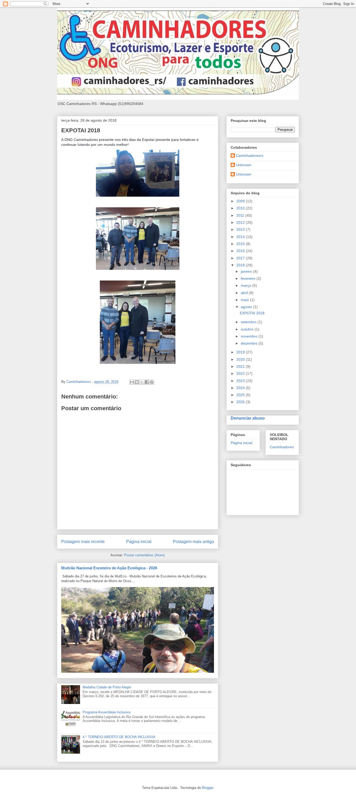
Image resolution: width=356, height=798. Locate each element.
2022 (241, 373)
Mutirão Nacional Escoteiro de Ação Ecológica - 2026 (109, 568)
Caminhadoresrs (249, 155)
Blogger (207, 788)
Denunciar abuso (248, 418)
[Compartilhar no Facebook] (146, 382)
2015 (241, 244)
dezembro (250, 343)
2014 (241, 237)
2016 (241, 251)
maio (245, 300)
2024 (241, 388)
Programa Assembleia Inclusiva (106, 712)
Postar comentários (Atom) (144, 555)
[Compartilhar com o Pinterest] (151, 382)
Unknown (243, 165)
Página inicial (138, 541)
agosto (247, 307)
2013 (241, 229)
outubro (248, 329)
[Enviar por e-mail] (131, 382)
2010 (241, 208)
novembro (250, 336)
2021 (241, 366)
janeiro (247, 271)
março (246, 285)
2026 (241, 402)
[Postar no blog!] (136, 382)
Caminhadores (282, 447)
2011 (240, 215)
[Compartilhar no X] (141, 382)
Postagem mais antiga (193, 541)
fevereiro (248, 278)
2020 (241, 359)
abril (245, 293)
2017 (241, 258)
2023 (241, 381)
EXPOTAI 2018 (252, 313)
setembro (249, 322)
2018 (241, 265)
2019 (241, 352)
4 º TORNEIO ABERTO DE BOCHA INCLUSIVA (119, 737)
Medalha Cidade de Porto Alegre (107, 687)
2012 (241, 222)
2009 (241, 201)
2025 (241, 395)
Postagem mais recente (83, 541)
